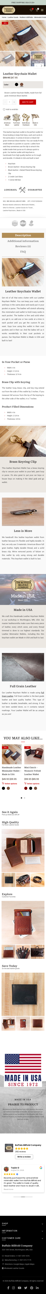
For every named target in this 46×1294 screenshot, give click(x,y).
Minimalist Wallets (28, 205)
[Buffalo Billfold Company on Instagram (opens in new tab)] (13, 1287)
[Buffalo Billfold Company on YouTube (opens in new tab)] (19, 1287)
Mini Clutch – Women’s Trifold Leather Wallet (32, 771)
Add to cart (27, 102)
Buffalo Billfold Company (18, 1281)
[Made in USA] (23, 1070)
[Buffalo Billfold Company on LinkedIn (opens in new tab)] (37, 1287)
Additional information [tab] (23, 241)
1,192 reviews (20, 1151)
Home (4, 17)
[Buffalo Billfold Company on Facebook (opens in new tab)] (8, 1287)
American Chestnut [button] (25, 788)
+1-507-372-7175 (24, 1260)
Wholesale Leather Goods (14, 1268)
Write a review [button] (24, 1157)
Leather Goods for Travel (24, 208)
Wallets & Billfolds (26, 17)
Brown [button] (21, 84)
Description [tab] (23, 235)
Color (6, 85)
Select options (11, 784)
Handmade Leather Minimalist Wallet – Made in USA (11, 771)
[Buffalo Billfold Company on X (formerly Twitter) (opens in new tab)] (25, 1287)
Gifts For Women (9, 208)
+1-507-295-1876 (23, 1256)
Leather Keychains (9, 210)
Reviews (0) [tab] (23, 246)
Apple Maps (29, 1264)
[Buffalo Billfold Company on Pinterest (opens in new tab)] (31, 1287)
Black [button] (16, 84)
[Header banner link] (23, 2)
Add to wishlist (12, 109)
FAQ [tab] (23, 251)
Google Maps (18, 1264)
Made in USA (21, 210)
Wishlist (32, 9)
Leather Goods (13, 17)
